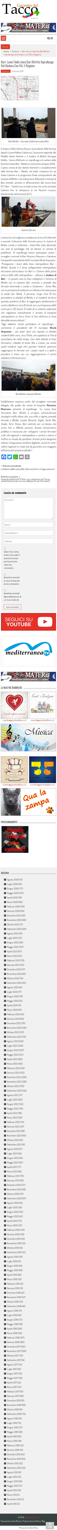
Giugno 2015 (12, 1481)
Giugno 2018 (12, 1319)
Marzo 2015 (12, 1494)
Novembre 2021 (14, 1135)
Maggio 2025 (13, 946)
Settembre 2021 (14, 1144)
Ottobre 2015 (13, 1463)
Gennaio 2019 (13, 1288)
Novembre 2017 (14, 1351)
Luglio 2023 (12, 1045)
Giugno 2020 (13, 1211)
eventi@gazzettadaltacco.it (42, 720)
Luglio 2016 (12, 1423)
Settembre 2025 (14, 929)
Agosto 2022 (13, 1095)
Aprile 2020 (12, 1220)
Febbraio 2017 (13, 1391)
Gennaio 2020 (13, 1234)
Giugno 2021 (12, 1158)
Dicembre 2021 (13, 1131)
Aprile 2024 (12, 1005)
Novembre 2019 (14, 1243)
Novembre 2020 (14, 1189)
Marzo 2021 (12, 1171)
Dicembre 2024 (14, 969)
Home (6, 51)
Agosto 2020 (13, 1202)
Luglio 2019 (12, 1261)
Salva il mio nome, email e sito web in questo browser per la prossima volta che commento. (12, 559)
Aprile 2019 (12, 1274)
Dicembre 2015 (13, 1454)
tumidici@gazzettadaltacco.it (42, 784)
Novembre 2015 (14, 1458)
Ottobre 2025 (13, 924)
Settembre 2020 (14, 1198)
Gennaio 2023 (13, 1072)
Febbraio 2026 (13, 906)
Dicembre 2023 (14, 1023)
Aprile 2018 (12, 1328)
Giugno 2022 (13, 1104)
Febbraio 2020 (13, 1229)
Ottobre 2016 (13, 1409)
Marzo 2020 (12, 1225)
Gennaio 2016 (13, 1449)
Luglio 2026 (12, 884)
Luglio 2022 (12, 1099)
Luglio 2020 (12, 1207)
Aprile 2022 (12, 1113)
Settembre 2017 (14, 1360)
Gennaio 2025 (13, 964)
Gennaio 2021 (13, 1180)
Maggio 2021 (12, 1162)
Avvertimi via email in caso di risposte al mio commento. (12, 580)
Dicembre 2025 (14, 915)
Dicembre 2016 (13, 1400)
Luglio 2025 (12, 938)
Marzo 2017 (12, 1387)
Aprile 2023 (12, 1059)
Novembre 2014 (14, 1499)
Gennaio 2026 (13, 911)
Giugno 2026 (13, 888)
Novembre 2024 (14, 973)
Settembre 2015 (14, 1467)
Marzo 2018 (12, 1333)
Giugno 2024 (12, 996)
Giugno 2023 (13, 1050)
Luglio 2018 (12, 1315)
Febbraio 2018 (13, 1337)
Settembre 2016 (14, 1414)
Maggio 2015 (12, 1485)
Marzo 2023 (12, 1063)
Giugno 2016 (12, 1427)
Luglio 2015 (12, 1476)
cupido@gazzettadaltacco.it (14, 720)
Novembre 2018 (14, 1297)
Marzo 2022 (12, 1117)
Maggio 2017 (12, 1378)
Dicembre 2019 (13, 1238)
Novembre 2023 (14, 1027)
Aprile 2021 (12, 1167)
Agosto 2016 (12, 1418)
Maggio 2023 (13, 1054)
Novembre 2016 (14, 1405)
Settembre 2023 (14, 1036)
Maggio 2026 (13, 893)
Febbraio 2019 (13, 1283)
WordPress (17, 1521)
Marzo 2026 (12, 902)
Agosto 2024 (12, 987)
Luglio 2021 (12, 1153)
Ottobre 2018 (13, 1301)
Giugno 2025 (13, 942)
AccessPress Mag (37, 1521)
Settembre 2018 (14, 1306)
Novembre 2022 (14, 1081)
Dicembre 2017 (13, 1346)
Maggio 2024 (12, 1000)
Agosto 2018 (12, 1310)
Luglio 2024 (12, 991)
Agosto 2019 (12, 1256)
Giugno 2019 (12, 1265)
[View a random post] (51, 38)
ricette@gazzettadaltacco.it (14, 784)
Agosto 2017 (12, 1364)
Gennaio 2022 (13, 1126)
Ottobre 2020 (13, 1193)
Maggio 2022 (13, 1108)
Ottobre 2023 (13, 1032)
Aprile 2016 (12, 1436)
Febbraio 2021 (13, 1176)
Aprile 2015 (12, 1490)
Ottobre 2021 (13, 1140)
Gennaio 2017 (13, 1396)
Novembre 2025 (14, 920)
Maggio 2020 (13, 1216)
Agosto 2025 (13, 933)
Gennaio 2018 (13, 1342)
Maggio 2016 (12, 1431)
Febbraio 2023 (13, 1068)
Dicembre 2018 (13, 1292)
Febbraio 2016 (13, 1445)
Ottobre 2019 (13, 1247)
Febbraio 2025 (13, 960)
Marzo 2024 (12, 1009)
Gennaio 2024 (13, 1018)
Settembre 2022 (14, 1090)
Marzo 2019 (12, 1279)
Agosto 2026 (13, 879)
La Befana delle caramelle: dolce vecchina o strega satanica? (28, 469)
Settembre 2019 (14, 1252)
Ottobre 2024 (13, 978)
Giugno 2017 (12, 1373)
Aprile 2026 (12, 897)
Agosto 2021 (12, 1149)
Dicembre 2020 (14, 1184)
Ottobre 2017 (13, 1355)
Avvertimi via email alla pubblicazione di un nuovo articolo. (12, 596)
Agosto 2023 (13, 1041)
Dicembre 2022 (14, 1077)
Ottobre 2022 (13, 1086)
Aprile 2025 (12, 951)
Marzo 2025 (12, 955)
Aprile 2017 (12, 1382)
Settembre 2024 (14, 982)
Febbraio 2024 (13, 1014)
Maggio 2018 (12, 1324)
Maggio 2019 (12, 1270)
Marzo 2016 (12, 1440)
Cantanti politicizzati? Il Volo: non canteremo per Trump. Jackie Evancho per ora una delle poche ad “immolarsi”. (25, 480)
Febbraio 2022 (13, 1122)
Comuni (15, 51)
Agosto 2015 (12, 1472)
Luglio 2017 (12, 1369)
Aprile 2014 (12, 1503)
